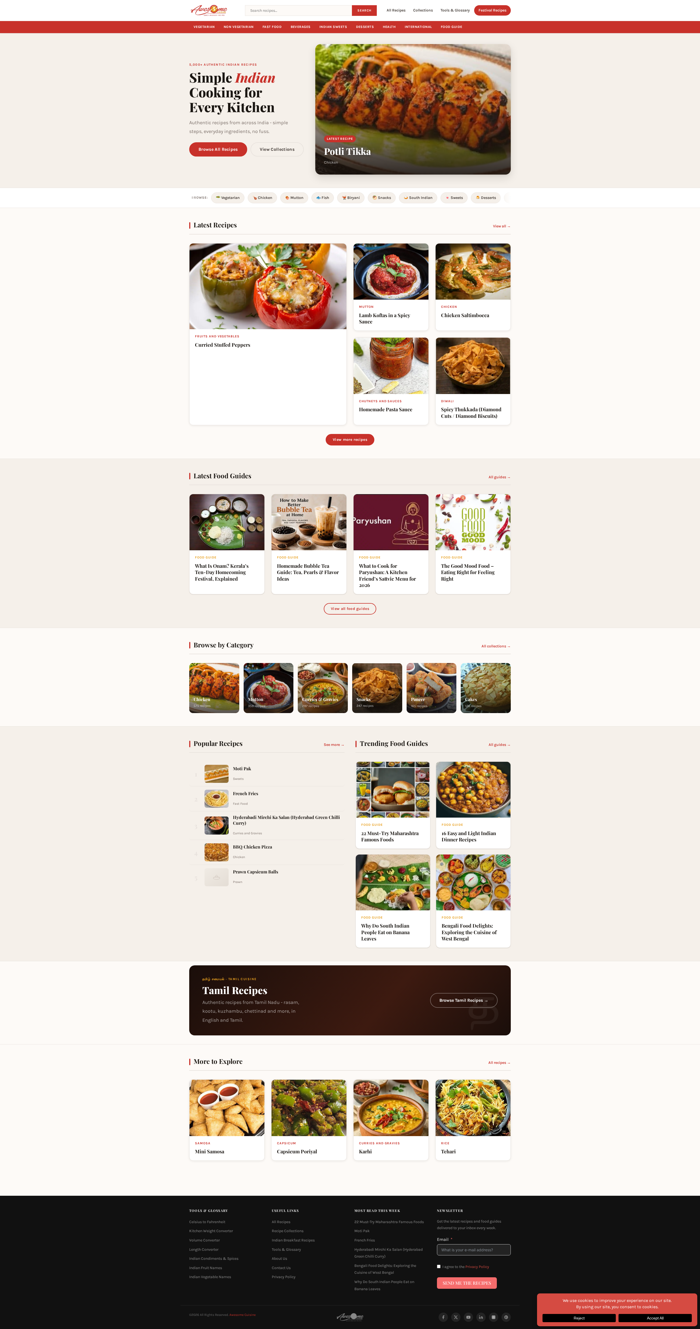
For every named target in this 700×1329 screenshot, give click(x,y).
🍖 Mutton (294, 197)
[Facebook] (443, 1317)
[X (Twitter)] (455, 1317)
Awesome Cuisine (242, 1315)
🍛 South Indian (418, 197)
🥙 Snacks (381, 197)
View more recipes (350, 439)
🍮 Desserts (486, 197)
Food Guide (451, 27)
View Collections (277, 149)
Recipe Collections (288, 1231)
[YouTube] (468, 1317)
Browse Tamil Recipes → (463, 1000)
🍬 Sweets (454, 197)
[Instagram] (493, 1317)
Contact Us (281, 1268)
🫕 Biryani (351, 197)
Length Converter (203, 1249)
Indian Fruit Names (205, 1268)
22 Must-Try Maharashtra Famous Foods (389, 1222)
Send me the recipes (467, 1283)
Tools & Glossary (455, 10)
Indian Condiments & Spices (213, 1258)
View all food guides (350, 608)
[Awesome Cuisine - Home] (213, 10)
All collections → (496, 646)
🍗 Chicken (262, 197)
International (418, 27)
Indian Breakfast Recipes (293, 1240)
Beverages (301, 27)
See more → (334, 744)
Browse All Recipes (218, 149)
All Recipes (396, 10)
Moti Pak (362, 1231)
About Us (279, 1258)
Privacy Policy (284, 1277)
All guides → (500, 477)
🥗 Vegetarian (228, 197)
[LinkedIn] (481, 1317)
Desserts (365, 27)
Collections (423, 10)
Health (389, 27)
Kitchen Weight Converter (211, 1231)
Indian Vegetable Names (210, 1277)
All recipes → (499, 1062)
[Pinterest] (506, 1317)
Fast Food (272, 27)
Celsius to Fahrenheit (207, 1222)
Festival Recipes (492, 10)
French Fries (364, 1240)
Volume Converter (204, 1240)
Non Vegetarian (239, 27)
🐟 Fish (322, 197)
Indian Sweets (333, 27)
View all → (502, 226)
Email (443, 1239)
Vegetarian (204, 27)
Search (364, 10)
